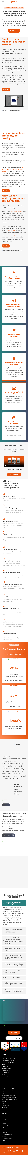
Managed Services (6, 1068)
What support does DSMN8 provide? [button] (13, 984)
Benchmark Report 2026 (8, 1088)
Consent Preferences (7, 1138)
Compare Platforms (6, 1077)
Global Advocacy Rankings (8, 1095)
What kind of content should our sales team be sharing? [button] (14, 965)
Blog (3, 1103)
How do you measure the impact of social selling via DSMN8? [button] (13, 957)
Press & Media (5, 1130)
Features (4, 1064)
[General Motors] (14, 688)
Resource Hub (5, 1105)
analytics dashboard (16, 211)
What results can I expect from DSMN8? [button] (15, 949)
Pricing (3, 1079)
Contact (4, 1119)
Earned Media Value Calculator (9, 1099)
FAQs (3, 1121)
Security (4, 1136)
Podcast (4, 1101)
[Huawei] (14, 714)
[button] (3, 2)
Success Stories (6, 1070)
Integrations (5, 1066)
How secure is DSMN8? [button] (12, 978)
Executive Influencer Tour (8, 1062)
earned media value (10, 236)
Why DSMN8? (5, 1072)
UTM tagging (11, 230)
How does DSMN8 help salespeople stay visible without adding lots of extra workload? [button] (14, 940)
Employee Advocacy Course (8, 1093)
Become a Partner (6, 1125)
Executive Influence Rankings (9, 1097)
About (3, 1117)
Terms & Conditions (7, 1134)
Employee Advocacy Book (8, 1091)
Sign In (3, 1140)
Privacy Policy (5, 1132)
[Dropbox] (14, 662)
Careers (4, 1123)
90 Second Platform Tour (8, 1060)
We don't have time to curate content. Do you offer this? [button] (14, 991)
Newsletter (4, 1107)
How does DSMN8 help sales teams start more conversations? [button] (14, 931)
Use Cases (4, 1075)
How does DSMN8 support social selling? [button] (13, 903)
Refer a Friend (5, 1128)
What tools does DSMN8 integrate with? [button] (13, 972)
